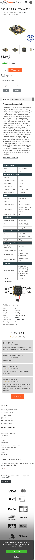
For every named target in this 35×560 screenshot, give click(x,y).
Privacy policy (5, 449)
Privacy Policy (5, 477)
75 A (16, 324)
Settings (16, 557)
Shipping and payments (8, 433)
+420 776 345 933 (9, 412)
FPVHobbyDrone (8, 420)
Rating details (22, 12)
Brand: (6, 14)
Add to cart (16, 70)
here (20, 546)
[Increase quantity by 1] (7, 69)
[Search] (21, 2)
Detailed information (7, 80)
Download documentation (10, 157)
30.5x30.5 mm (19, 319)
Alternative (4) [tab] (14, 99)
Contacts (3, 440)
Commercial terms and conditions (10, 445)
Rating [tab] (22, 99)
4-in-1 (17, 317)
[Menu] (31, 2)
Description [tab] (6, 99)
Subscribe (5, 481)
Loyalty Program (6, 431)
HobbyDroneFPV (8, 415)
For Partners (4, 435)
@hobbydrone (8, 423)
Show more (17, 396)
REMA (2, 452)
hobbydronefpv (8, 418)
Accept (18, 551)
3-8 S (16, 322)
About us (3, 438)
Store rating (17, 332)
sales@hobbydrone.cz (10, 409)
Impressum (4, 454)
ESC (16, 308)
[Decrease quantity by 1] (7, 71)
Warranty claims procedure (9, 447)
